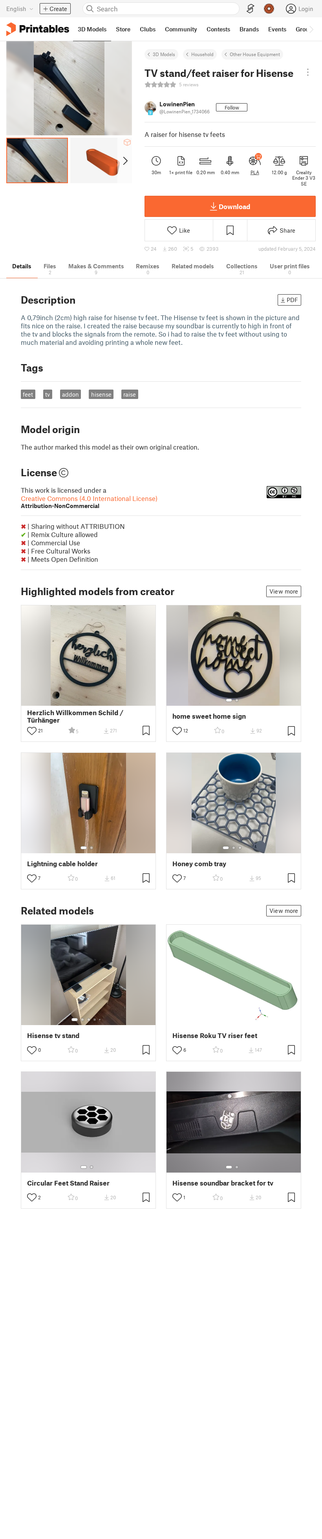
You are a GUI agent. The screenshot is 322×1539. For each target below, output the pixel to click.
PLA (255, 172)
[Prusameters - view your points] (269, 9)
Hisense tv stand (53, 1035)
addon (70, 394)
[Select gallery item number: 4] (95, 1019)
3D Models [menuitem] (92, 29)
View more (283, 591)
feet (28, 394)
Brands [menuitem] (249, 29)
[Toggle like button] (32, 731)
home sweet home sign (209, 716)
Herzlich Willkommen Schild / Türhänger (75, 716)
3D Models (164, 54)
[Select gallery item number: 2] (236, 700)
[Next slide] (124, 160)
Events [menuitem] (277, 29)
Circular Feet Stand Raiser (68, 1183)
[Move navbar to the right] (311, 29)
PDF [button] (292, 299)
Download (234, 206)
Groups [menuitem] (305, 29)
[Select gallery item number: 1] (229, 700)
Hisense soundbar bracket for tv (222, 1183)
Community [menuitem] (181, 29)
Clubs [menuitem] (148, 29)
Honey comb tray (199, 863)
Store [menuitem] (123, 29)
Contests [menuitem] (218, 29)
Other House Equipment (255, 54)
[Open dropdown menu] (308, 72)
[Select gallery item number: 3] (240, 847)
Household (202, 54)
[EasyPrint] (250, 9)
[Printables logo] (37, 29)
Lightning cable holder (62, 863)
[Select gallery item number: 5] (100, 1019)
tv (47, 394)
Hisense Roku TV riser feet (214, 1035)
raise (129, 394)
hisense (101, 394)
